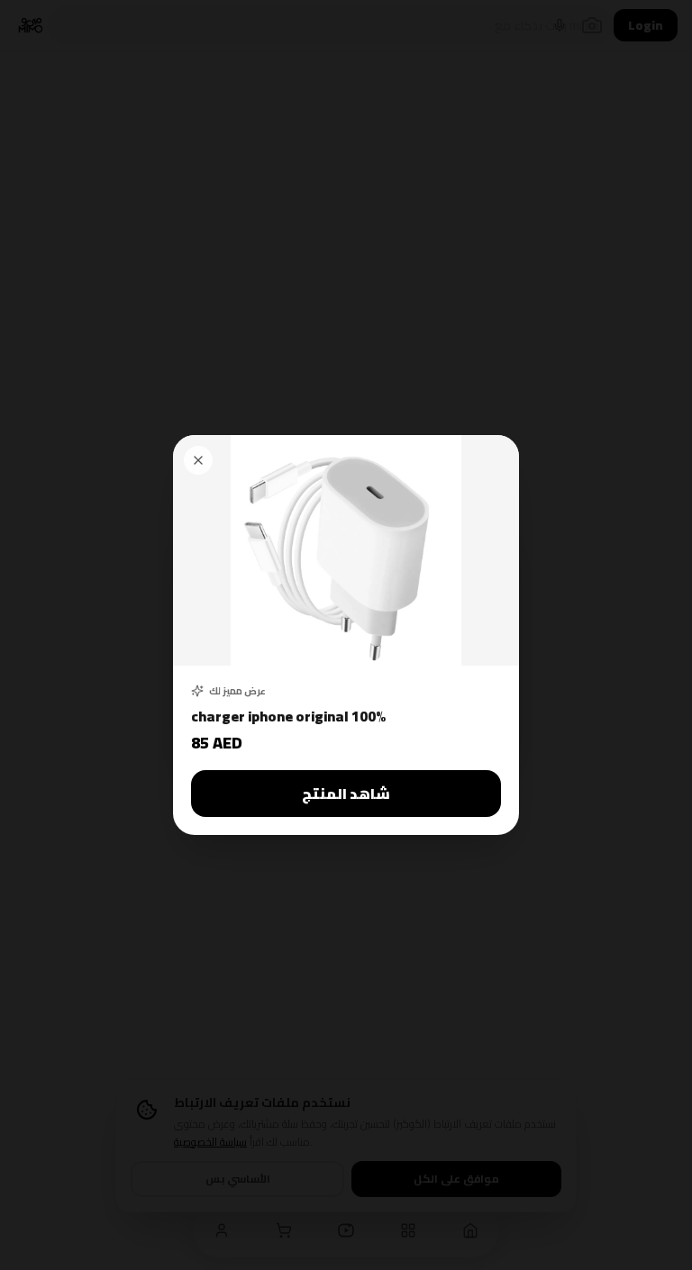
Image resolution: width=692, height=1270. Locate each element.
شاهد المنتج (346, 793)
